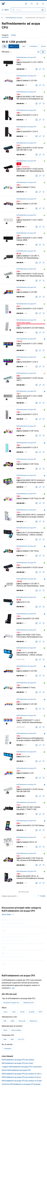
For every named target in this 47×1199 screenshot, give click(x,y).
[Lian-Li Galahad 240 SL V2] (23, 842)
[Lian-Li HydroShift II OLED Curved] (23, 567)
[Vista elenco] (43, 52)
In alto (42, 896)
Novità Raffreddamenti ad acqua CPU (16, 1118)
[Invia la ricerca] (13, 9)
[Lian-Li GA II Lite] (23, 602)
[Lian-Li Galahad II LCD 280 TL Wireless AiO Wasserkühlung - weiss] (23, 585)
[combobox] (5, 46)
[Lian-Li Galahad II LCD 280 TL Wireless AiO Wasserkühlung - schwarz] (23, 257)
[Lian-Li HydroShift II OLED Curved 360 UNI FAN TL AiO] (23, 149)
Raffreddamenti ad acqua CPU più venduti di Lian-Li (22, 1122)
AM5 (23, 46)
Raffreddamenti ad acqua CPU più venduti (18, 1108)
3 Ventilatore (33, 46)
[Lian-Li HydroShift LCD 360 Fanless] (23, 326)
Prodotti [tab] (5, 35)
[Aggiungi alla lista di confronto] (36, 69)
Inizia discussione (25, 921)
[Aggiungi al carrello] (43, 69)
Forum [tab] (13, 35)
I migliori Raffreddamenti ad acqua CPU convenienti (22, 1115)
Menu (6, 10)
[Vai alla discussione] (23, 935)
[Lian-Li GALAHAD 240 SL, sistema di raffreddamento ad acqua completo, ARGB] (23, 516)
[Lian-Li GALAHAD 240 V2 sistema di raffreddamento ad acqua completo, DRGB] (23, 482)
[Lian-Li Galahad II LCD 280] (23, 292)
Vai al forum (6, 914)
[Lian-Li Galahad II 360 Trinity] (23, 551)
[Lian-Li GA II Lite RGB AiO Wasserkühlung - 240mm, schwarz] (23, 654)
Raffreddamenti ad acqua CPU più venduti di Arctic (21, 1125)
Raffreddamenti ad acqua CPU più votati (17, 1111)
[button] (44, 57)
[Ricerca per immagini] (42, 10)
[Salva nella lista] (40, 69)
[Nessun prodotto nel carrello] (43, 3)
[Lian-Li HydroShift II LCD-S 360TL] (23, 309)
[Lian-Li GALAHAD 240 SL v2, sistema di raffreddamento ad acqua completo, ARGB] (23, 877)
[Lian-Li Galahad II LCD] (23, 773)
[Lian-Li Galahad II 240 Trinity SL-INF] (23, 499)
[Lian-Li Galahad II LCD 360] (23, 81)
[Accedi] (32, 4)
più (13, 1036)
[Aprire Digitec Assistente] (37, 3)
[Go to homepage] (3, 3)
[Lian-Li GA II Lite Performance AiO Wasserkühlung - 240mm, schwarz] (23, 534)
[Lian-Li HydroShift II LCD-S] (23, 115)
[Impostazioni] (26, 3)
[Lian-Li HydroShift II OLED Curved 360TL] (23, 379)
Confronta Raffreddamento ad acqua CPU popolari (21, 1132)
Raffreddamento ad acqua (14, 17)
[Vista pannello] (38, 52)
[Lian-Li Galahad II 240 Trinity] (23, 431)
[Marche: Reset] (17, 46)
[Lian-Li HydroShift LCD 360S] (23, 618)
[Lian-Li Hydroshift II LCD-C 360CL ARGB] (23, 345)
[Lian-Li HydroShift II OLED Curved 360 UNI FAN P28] (23, 791)
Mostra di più (23, 1007)
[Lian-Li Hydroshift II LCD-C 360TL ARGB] (23, 64)
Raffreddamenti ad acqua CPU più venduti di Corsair (22, 1129)
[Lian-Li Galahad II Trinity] (23, 187)
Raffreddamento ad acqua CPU (26, 57)
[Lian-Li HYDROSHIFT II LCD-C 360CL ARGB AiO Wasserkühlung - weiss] (23, 722)
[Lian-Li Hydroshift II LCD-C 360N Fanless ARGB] (23, 239)
